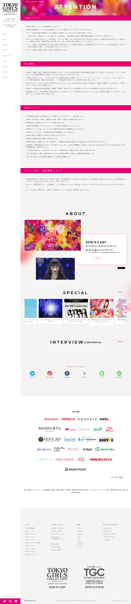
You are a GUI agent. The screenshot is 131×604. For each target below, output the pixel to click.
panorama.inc (123, 600)
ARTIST (5, 61)
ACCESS (5, 72)
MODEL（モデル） (29, 537)
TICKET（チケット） (30, 545)
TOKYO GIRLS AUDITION (109, 534)
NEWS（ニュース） (30, 531)
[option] (37, 312)
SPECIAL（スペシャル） (31, 554)
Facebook (79, 534)
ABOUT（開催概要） (30, 528)
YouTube (79, 545)
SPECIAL (5, 77)
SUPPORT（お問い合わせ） (57, 528)
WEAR (79, 537)
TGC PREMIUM (107, 531)
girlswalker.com (107, 528)
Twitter (79, 528)
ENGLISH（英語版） (56, 547)
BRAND (5, 45)
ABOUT (5, 34)
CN (14, 596)
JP (6, 596)
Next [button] (129, 312)
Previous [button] (22, 312)
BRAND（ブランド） (30, 534)
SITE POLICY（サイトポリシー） (59, 534)
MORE (97, 258)
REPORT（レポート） (30, 551)
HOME (27, 1)
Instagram (80, 531)
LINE (78, 540)
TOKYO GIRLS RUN (108, 537)
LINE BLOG (80, 542)
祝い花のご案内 (54, 544)
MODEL (5, 50)
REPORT (5, 66)
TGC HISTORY (106, 540)
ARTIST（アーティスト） (31, 540)
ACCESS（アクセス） (30, 548)
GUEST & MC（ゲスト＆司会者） (33, 542)
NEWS (5, 39)
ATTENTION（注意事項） (57, 531)
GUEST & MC (6, 55)
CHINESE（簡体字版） (56, 550)
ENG (10, 596)
